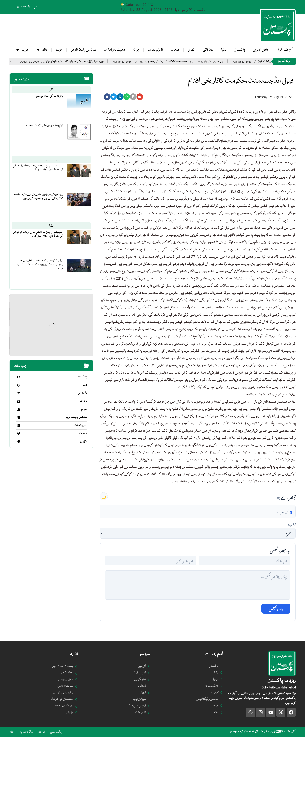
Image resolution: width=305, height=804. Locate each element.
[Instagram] (260, 712)
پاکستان (239, 50)
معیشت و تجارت (114, 50)
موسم (59, 50)
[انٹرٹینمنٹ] (19, 425)
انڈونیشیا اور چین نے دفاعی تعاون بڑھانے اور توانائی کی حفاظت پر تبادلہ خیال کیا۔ (38, 168)
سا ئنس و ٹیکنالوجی (83, 50)
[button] (107, 96)
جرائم (136, 50)
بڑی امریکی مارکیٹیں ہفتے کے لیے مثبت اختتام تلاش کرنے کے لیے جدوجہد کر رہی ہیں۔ (201, 62)
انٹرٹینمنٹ (155, 50)
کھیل (191, 50)
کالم (45, 50)
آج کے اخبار (284, 50)
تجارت (83, 401)
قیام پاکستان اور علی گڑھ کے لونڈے (44, 125)
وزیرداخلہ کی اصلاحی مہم (49, 96)
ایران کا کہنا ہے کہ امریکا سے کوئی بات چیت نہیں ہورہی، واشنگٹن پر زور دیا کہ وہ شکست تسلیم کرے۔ (37, 264)
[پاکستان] (19, 377)
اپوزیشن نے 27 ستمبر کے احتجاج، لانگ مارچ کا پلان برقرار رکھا (95, 62)
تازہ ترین (82, 393)
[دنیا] (19, 385)
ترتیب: (292, 524)
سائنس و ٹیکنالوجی (76, 417)
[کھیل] (19, 442)
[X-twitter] (280, 712)
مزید (25, 50)
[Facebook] (291, 712)
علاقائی (208, 50)
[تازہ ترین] (19, 393)
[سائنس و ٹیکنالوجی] (19, 417)
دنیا (223, 50)
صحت (175, 50)
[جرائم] (19, 409)
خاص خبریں (261, 50)
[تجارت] (19, 401)
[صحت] (19, 433)
